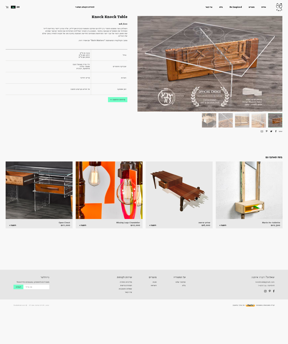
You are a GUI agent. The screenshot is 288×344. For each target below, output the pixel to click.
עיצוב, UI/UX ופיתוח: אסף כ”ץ (39, 305)
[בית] (274, 7)
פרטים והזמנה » (117, 99)
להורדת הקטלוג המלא (85, 7)
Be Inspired (236, 7)
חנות (155, 282)
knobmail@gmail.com (265, 282)
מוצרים (251, 7)
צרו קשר (208, 7)
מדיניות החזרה (126, 282)
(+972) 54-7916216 (266, 285)
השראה (154, 285)
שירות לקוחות (124, 277)
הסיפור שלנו (180, 282)
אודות (263, 7)
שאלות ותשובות (125, 288)
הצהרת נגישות (126, 285)
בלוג (221, 7)
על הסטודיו (179, 277)
